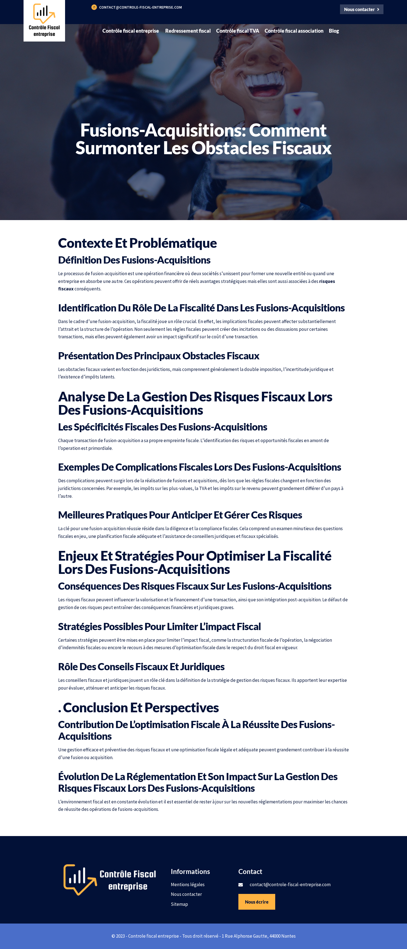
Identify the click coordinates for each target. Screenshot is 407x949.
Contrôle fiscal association (294, 31)
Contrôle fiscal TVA (237, 31)
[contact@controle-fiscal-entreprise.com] (94, 7)
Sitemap (179, 904)
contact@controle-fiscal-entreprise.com (140, 7)
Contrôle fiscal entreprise (131, 31)
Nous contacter (186, 894)
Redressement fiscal (188, 31)
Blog (334, 31)
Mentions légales (188, 884)
